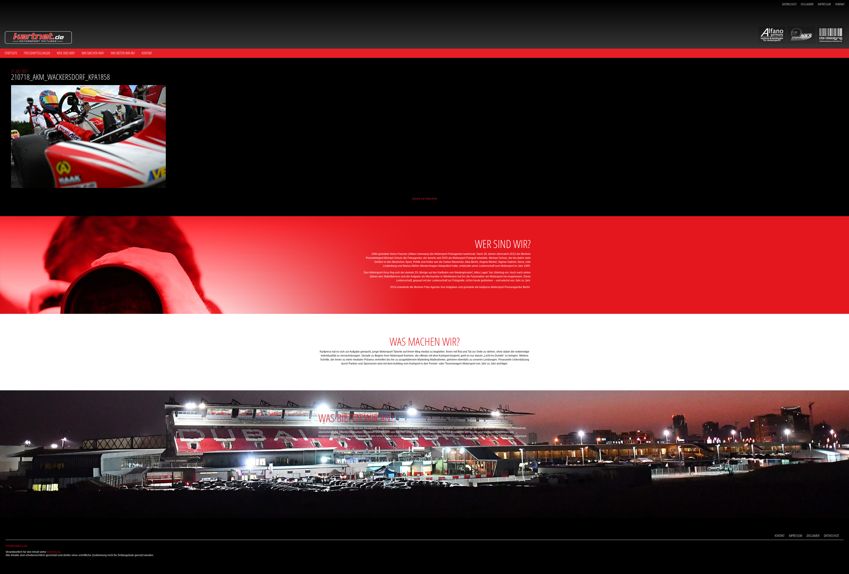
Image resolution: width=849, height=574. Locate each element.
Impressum (824, 4)
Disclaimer (807, 4)
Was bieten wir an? (123, 53)
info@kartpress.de (16, 545)
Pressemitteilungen (37, 53)
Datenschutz (789, 4)
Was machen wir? (93, 53)
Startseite (10, 53)
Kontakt (840, 4)
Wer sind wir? (66, 53)
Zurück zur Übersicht (424, 198)
